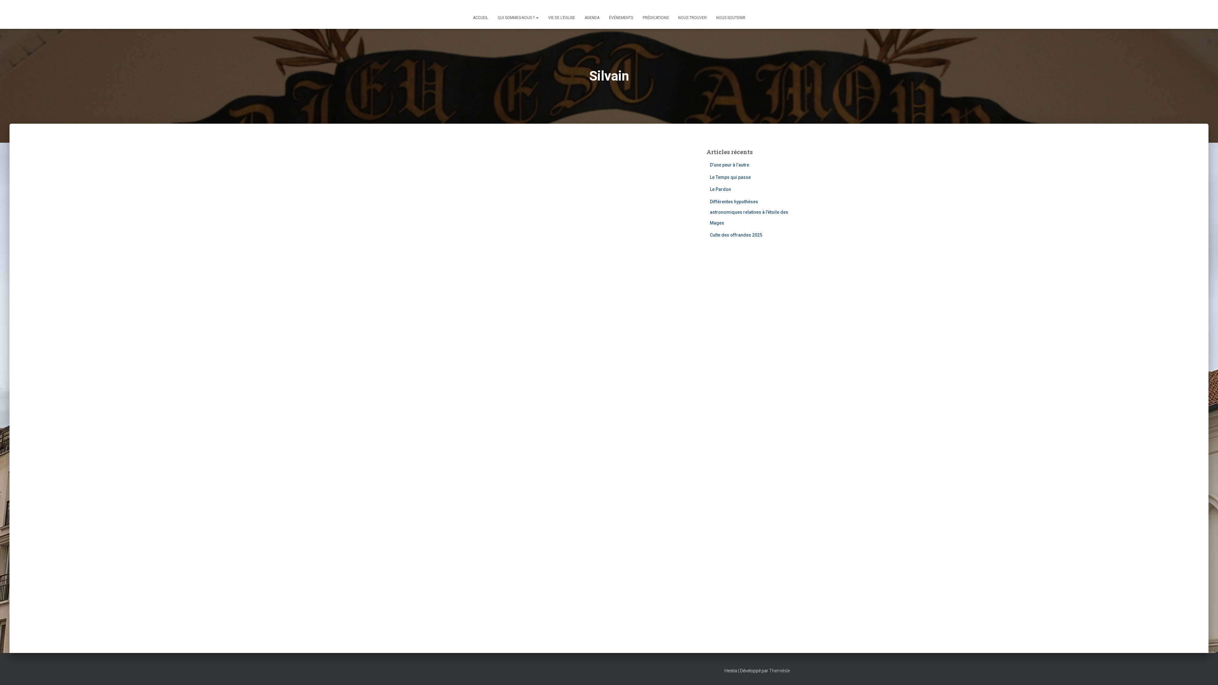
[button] (537, 18)
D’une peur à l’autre (729, 164)
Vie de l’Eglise (561, 18)
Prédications (656, 18)
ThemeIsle (779, 670)
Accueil (480, 18)
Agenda (592, 18)
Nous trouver (692, 18)
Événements (621, 18)
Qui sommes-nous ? (516, 18)
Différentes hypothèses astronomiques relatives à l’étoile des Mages (749, 212)
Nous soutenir (730, 18)
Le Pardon (720, 189)
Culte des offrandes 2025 (736, 235)
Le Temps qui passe (730, 177)
